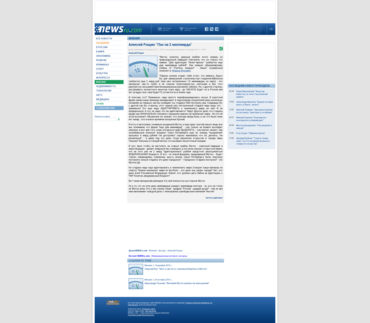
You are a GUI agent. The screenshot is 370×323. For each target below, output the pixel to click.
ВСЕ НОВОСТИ (104, 38)
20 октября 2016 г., (163, 280)
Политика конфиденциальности (141, 315)
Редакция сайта (148, 309)
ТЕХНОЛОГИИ (103, 90)
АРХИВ (100, 103)
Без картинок (150, 311)
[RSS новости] (211, 29)
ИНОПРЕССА (103, 77)
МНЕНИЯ (101, 82)
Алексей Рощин (175, 250)
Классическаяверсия (190, 29)
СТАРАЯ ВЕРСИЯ (105, 108)
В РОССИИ (102, 47)
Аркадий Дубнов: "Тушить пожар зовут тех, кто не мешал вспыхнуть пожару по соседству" (253, 141)
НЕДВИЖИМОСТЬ (106, 86)
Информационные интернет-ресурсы (169, 256)
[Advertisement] (185, 11)
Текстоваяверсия (167, 29)
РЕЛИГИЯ (101, 60)
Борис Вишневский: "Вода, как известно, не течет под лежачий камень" (252, 94)
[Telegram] (216, 29)
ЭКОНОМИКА (103, 56)
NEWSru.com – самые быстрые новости (144, 313)
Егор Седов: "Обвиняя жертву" (250, 133)
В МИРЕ (100, 51)
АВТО (99, 95)
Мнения (134, 38)
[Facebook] (206, 29)
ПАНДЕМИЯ (102, 43)
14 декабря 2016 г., (164, 265)
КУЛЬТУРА (102, 73)
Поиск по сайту (102, 116)
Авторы (162, 250)
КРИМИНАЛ (102, 64)
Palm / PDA (139, 311)
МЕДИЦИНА (102, 99)
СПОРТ (100, 69)
